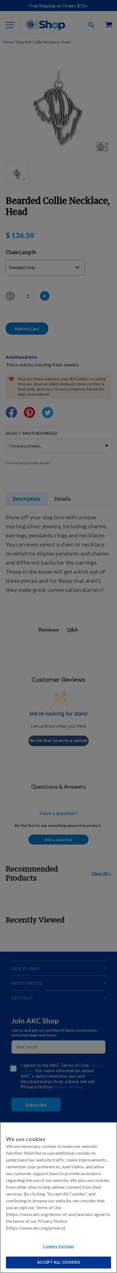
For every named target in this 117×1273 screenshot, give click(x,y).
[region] (58, 1197)
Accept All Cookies (58, 1262)
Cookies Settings (58, 1246)
